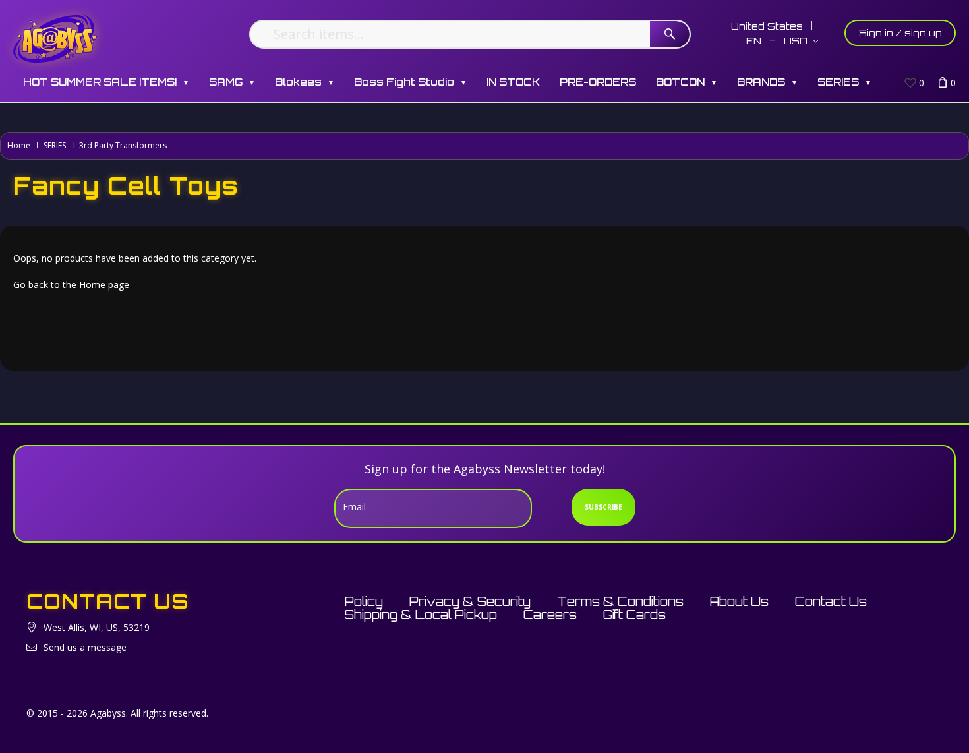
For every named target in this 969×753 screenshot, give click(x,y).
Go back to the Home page (71, 284)
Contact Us (831, 601)
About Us (739, 601)
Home (18, 145)
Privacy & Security (470, 601)
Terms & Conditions (620, 601)
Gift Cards (634, 614)
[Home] (55, 38)
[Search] (670, 34)
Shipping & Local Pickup (421, 614)
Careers (550, 614)
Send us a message (85, 647)
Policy (364, 601)
